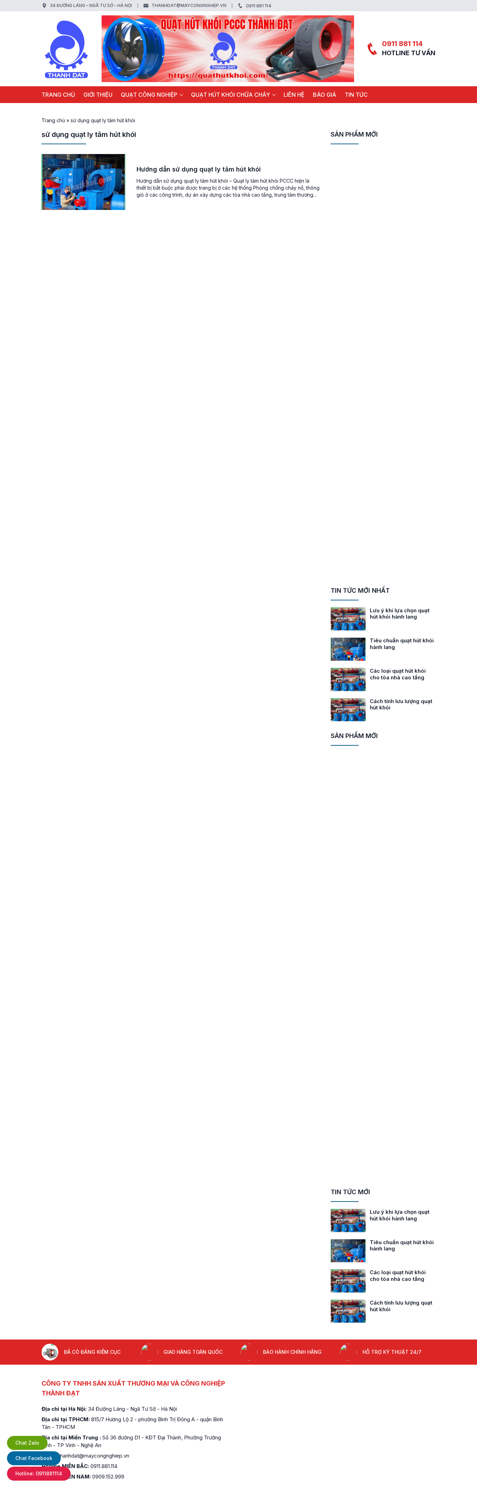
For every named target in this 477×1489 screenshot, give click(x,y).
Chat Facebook (33, 1458)
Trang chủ (58, 94)
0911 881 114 (258, 5)
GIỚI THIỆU (97, 94)
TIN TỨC (356, 94)
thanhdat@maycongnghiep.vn (189, 5)
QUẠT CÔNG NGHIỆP (149, 94)
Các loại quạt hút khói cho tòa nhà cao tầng (398, 674)
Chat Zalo (27, 1443)
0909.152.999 (108, 1476)
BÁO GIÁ (324, 94)
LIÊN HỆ (294, 94)
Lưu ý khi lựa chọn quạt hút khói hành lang (400, 613)
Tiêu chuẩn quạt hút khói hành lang (402, 643)
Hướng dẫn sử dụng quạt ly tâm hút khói (199, 169)
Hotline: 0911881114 (38, 1473)
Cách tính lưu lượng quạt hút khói (401, 704)
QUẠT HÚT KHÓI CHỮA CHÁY (230, 94)
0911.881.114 (103, 1466)
